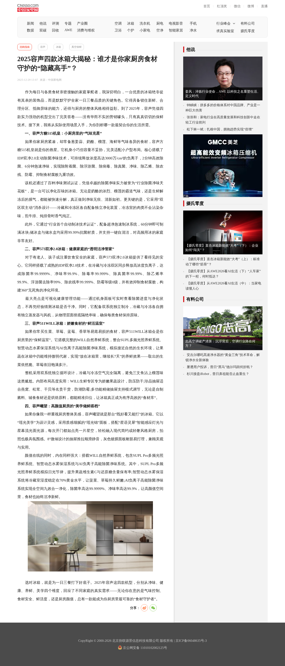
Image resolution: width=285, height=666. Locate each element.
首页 (206, 6)
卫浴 (118, 30)
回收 (55, 30)
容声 (42, 46)
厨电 (159, 23)
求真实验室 (225, 31)
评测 (55, 23)
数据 (30, 30)
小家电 (145, 30)
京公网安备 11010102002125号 (144, 648)
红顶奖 (222, 6)
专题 (68, 23)
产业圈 (82, 23)
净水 (193, 30)
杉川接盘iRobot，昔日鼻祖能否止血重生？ (218, 374)
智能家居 (176, 30)
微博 (250, 6)
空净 (159, 30)
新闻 (30, 23)
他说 (43, 23)
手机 (193, 23)
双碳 (43, 30)
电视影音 (176, 23)
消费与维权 (86, 30)
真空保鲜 (77, 46)
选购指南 (25, 46)
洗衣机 (145, 23)
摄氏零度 (248, 31)
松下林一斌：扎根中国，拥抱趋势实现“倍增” (220, 129)
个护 (130, 30)
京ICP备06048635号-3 (191, 640)
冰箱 (130, 23)
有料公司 (248, 23)
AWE (68, 30)
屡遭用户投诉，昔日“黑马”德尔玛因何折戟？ (220, 367)
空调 (118, 23)
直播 (264, 6)
